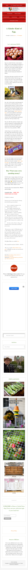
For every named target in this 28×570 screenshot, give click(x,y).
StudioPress (16, 564)
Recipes (15, 254)
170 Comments (19, 35)
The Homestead (10, 256)
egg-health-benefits (14, 257)
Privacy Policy (14, 530)
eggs (18, 257)
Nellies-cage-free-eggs (10, 258)
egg (9, 257)
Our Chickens (11, 254)
